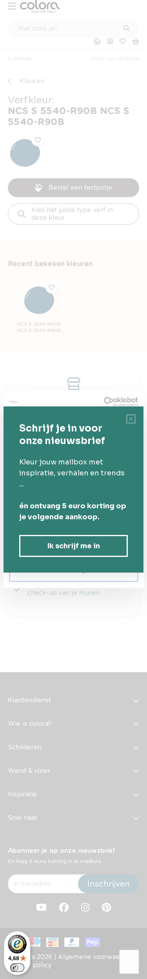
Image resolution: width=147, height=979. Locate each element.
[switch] (17, 967)
